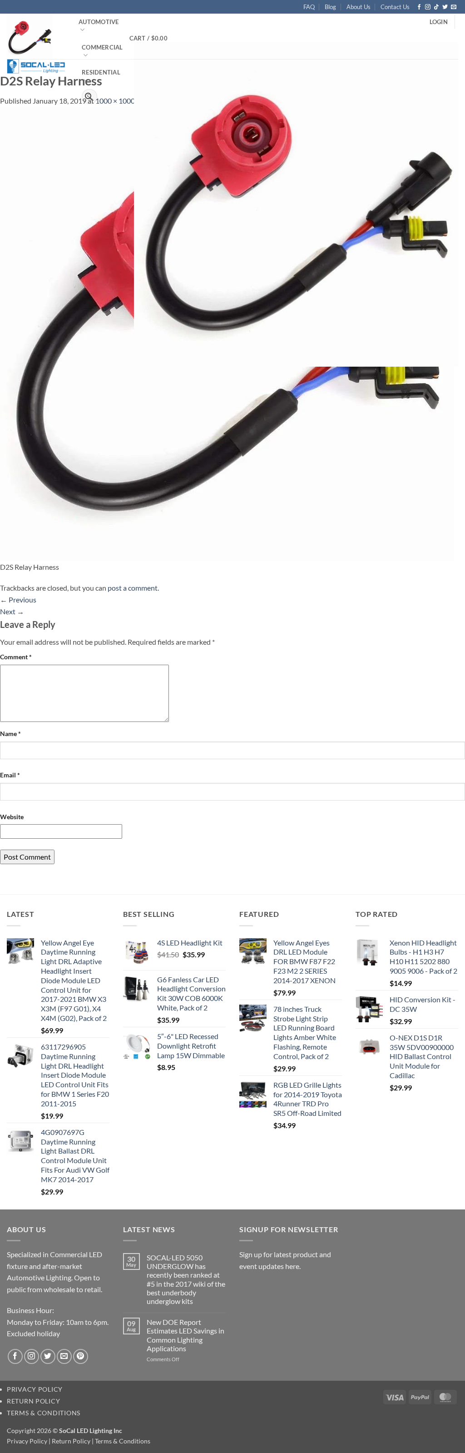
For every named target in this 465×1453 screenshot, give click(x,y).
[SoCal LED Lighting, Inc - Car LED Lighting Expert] (36, 44)
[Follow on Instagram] (427, 7)
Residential (101, 72)
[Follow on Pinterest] (80, 1356)
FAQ (309, 6)
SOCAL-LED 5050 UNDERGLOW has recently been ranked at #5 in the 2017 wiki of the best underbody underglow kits (186, 1279)
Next (12, 611)
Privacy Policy (35, 1389)
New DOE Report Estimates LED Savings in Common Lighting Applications (185, 1335)
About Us (358, 6)
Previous (18, 599)
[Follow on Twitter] (445, 7)
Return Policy (33, 1401)
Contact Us (395, 6)
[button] (439, 22)
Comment (16, 657)
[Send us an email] (453, 7)
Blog (330, 6)
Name (10, 733)
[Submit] (89, 96)
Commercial (102, 47)
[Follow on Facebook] (419, 7)
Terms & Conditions (43, 1413)
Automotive (99, 21)
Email (10, 775)
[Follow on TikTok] (436, 7)
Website (12, 817)
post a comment (133, 587)
